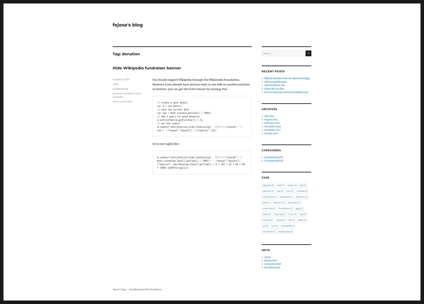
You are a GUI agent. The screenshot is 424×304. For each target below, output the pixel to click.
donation (118, 93)
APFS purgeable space (275, 81)
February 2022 (272, 123)
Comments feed (272, 264)
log (303, 214)
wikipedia (118, 96)
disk (266, 202)
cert (290, 191)
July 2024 (269, 116)
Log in (267, 257)
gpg (299, 208)
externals (269, 208)
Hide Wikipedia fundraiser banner (147, 68)
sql (291, 220)
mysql (280, 220)
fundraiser (129, 93)
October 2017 (271, 133)
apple (292, 185)
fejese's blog (128, 25)
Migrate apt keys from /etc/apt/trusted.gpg (287, 78)
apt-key (268, 191)
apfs (280, 185)
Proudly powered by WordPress (145, 289)
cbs (280, 191)
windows (269, 231)
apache (268, 185)
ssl (265, 225)
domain (279, 202)
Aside (116, 84)
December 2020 (272, 126)
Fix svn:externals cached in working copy (286, 92)
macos (268, 220)
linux (292, 214)
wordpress (285, 231)
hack (138, 93)
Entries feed (270, 260)
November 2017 (272, 130)
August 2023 (270, 119)
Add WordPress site (274, 85)
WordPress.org (272, 267)
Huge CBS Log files (274, 88)
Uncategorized (272, 160)
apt (303, 185)
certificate (269, 196)
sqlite (302, 220)
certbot (302, 191)
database (286, 196)
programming (120, 88)
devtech (301, 196)
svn (274, 225)
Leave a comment (122, 101)
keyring (279, 214)
